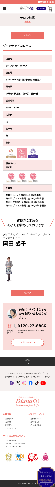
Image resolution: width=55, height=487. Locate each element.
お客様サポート (35, 419)
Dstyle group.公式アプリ (35, 373)
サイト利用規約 (10, 440)
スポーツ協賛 (23, 377)
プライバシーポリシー (13, 446)
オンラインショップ (41, 377)
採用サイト (9, 377)
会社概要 (8, 422)
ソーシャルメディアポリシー (15, 443)
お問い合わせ (35, 422)
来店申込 (27, 35)
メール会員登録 (35, 425)
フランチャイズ (10, 428)
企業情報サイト (10, 419)
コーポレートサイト (14, 373)
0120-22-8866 (32, 325)
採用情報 (8, 425)
